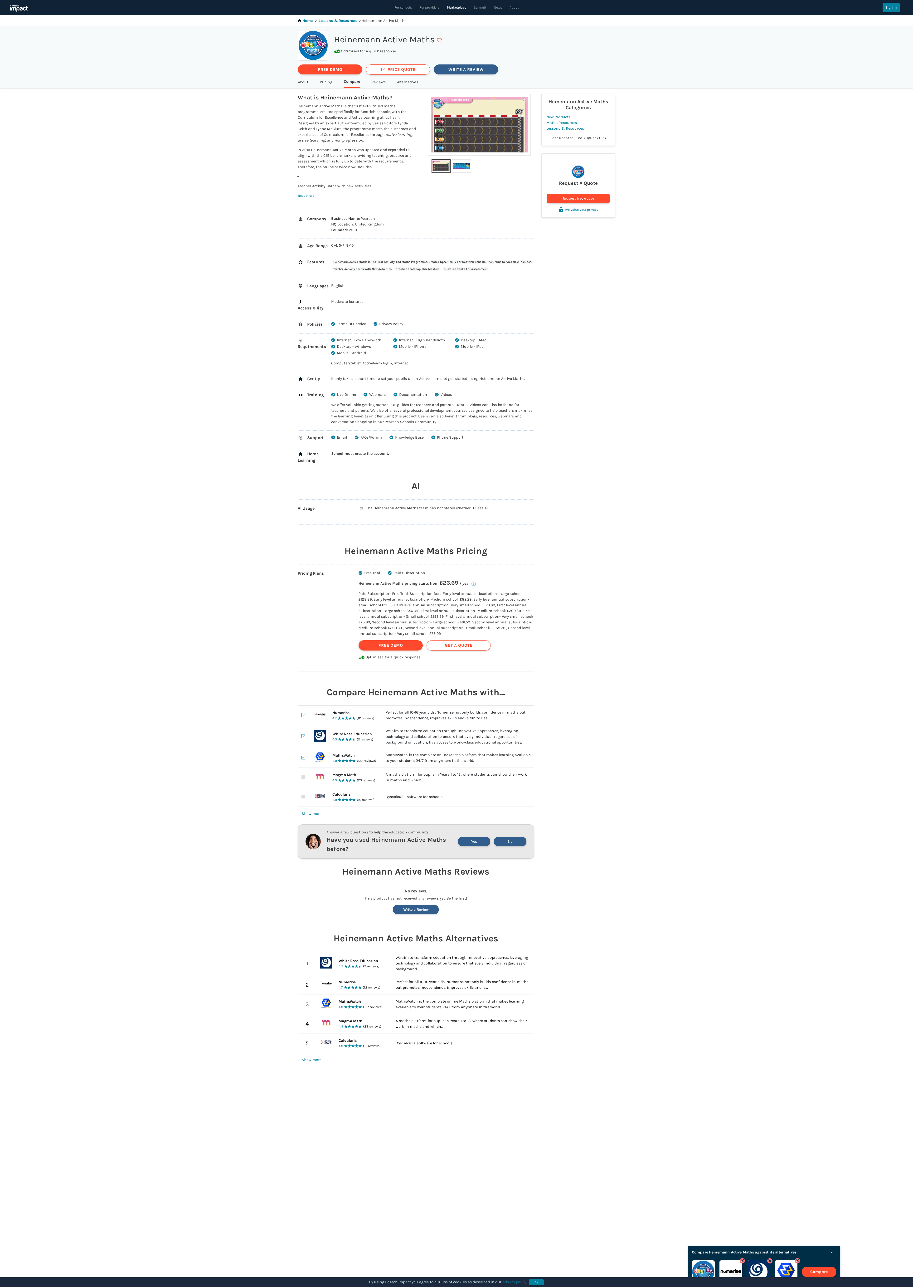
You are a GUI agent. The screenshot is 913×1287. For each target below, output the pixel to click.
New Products (558, 117)
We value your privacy (581, 210)
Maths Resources (561, 122)
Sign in (891, 7)
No (510, 841)
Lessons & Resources (338, 20)
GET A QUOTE (458, 645)
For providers (430, 7)
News (498, 7)
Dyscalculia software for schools (424, 1043)
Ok (536, 1282)
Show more (311, 813)
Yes (474, 841)
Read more (306, 196)
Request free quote (578, 198)
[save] (439, 40)
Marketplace (456, 7)
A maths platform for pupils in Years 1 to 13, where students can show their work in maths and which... (461, 1023)
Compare (819, 1271)
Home (307, 20)
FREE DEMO (330, 69)
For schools (403, 7)
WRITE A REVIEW (466, 69)
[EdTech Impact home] (19, 7)
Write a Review (416, 909)
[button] (441, 166)
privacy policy (514, 1282)
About (514, 7)
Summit (480, 7)
